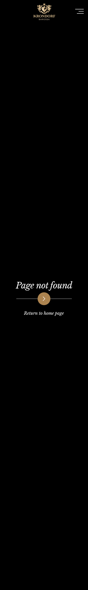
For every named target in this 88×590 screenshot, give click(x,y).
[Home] (44, 21)
